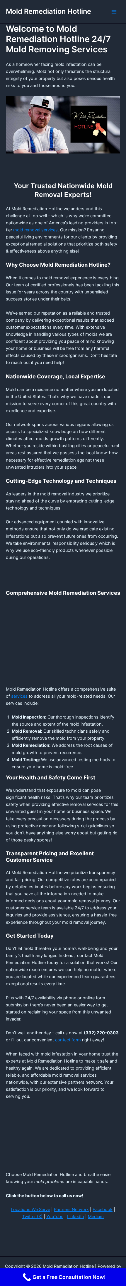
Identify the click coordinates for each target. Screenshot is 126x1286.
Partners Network (71, 1209)
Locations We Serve (30, 1209)
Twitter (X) (32, 1216)
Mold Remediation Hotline (48, 11)
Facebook (103, 1209)
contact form (68, 1040)
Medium (96, 1216)
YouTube (54, 1216)
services (19, 696)
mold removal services (35, 230)
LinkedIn (75, 1216)
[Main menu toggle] (114, 12)
